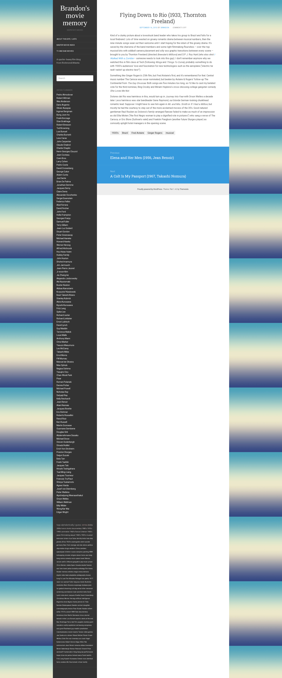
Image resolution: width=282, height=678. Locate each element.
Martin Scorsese (64, 425)
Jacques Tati (62, 465)
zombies (83, 548)
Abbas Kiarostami (65, 288)
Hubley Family (63, 255)
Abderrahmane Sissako (67, 435)
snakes (63, 662)
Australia (88, 582)
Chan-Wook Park (64, 375)
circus (81, 615)
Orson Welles (63, 499)
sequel (72, 535)
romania (77, 645)
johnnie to (81, 602)
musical (89, 535)
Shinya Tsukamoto (65, 482)
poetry (87, 579)
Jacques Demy (63, 188)
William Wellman (64, 502)
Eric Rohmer (62, 412)
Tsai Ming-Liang (64, 472)
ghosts (59, 542)
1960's (72, 532)
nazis (73, 558)
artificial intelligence (82, 598)
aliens (85, 545)
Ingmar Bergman (64, 111)
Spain (73, 565)
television (60, 538)
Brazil (125, 133)
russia (73, 552)
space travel (80, 558)
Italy (91, 538)
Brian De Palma (64, 181)
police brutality (73, 569)
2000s (59, 528)
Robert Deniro (70, 642)
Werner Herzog (63, 245)
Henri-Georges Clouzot (67, 151)
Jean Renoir (62, 402)
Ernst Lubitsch (63, 322)
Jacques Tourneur (65, 475)
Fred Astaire (137, 133)
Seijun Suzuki (63, 455)
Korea (90, 569)
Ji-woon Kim (62, 272)
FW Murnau (62, 358)
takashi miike (61, 619)
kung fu (59, 579)
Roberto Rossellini (65, 415)
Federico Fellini (63, 201)
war (58, 569)
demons (86, 572)
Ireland (74, 655)
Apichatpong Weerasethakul (70, 495)
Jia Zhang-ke (63, 275)
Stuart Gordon (63, 231)
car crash (82, 639)
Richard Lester (63, 315)
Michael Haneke (64, 238)
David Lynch (62, 325)
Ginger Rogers (155, 133)
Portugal (78, 579)
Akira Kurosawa (64, 302)
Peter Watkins (63, 492)
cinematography (62, 609)
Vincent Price (86, 649)
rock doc (79, 545)
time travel (63, 569)
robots (69, 565)
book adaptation (71, 575)
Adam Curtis (62, 175)
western (72, 548)
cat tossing (80, 625)
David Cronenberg (65, 168)
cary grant (60, 629)
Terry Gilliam (62, 225)
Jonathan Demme (65, 185)
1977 (91, 579)
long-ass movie (79, 582)
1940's (78, 535)
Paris (69, 622)
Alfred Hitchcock (64, 248)
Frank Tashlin (63, 462)
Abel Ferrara (62, 205)
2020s (90, 525)
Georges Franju (63, 218)
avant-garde (76, 542)
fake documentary (81, 612)
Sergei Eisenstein (65, 198)
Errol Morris (62, 355)
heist (65, 602)
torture (70, 609)
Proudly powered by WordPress (149, 189)
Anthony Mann (63, 338)
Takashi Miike (63, 352)
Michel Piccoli (83, 635)
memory (65, 572)
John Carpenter (64, 141)
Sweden (74, 605)
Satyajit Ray (62, 395)
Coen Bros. (62, 158)
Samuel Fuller (63, 221)
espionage (78, 585)
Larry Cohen (62, 161)
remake (67, 555)
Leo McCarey (63, 348)
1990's (59, 532)
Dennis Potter (63, 385)
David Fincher (63, 208)
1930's (83, 535)
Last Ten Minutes (68, 579)
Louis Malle (62, 335)
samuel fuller (68, 582)
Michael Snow (63, 439)
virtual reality (82, 662)
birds (84, 538)
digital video (61, 575)
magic (76, 572)
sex (87, 555)
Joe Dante (61, 178)
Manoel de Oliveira (65, 362)
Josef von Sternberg (66, 489)
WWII (91, 552)
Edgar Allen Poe (81, 642)
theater (59, 572)
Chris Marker (62, 342)
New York (66, 545)
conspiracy (88, 625)
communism (61, 645)
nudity (66, 625)
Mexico (87, 558)
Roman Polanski (64, 382)
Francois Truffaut (65, 479)
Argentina (60, 602)
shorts (68, 528)
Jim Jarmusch (63, 265)
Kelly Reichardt (63, 398)
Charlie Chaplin (63, 148)
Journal (86, 615)
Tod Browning (63, 128)
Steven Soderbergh (66, 442)
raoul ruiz (60, 582)
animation (65, 532)
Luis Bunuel (62, 131)
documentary (77, 528)
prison (90, 562)
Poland (75, 635)
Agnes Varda (63, 485)
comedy (68, 558)
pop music (84, 562)
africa (64, 542)
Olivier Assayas (64, 108)
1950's (89, 532)
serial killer (81, 588)
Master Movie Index (66, 45)
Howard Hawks (63, 241)
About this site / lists (67, 39)
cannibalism (68, 592)
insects (75, 632)
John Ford (61, 211)
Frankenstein (68, 652)
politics (90, 545)
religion (73, 555)
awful (64, 562)
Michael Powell (63, 388)
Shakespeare (67, 605)
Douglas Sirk (62, 432)
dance (79, 555)
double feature (86, 565)
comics (62, 558)
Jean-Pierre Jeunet (66, 268)
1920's (68, 542)
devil (66, 595)
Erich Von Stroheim (65, 449)
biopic (59, 655)
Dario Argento (63, 105)
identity (79, 538)
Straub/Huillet (63, 445)
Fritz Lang (61, 308)
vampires (79, 552)
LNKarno (69, 562)
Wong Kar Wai (63, 509)
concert (68, 612)
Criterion (83, 532)
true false (72, 538)
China (78, 548)
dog (75, 588)
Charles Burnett (64, 135)
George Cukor (63, 171)
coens (80, 655)
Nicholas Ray (62, 392)
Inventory (75, 639)
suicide (87, 542)
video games (88, 632)
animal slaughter (84, 605)
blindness (60, 615)
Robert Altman (63, 98)
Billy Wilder (61, 505)
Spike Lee (61, 312)
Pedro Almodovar (65, 95)
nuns (84, 659)
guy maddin (75, 629)
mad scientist (78, 592)
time (65, 615)
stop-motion (60, 548)
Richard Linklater (64, 318)
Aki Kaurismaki (63, 282)
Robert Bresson (64, 125)
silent (82, 542)
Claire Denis (62, 191)
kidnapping (60, 555)
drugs (67, 548)
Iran (83, 579)
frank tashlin (86, 655)
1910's (63, 612)
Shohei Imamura (64, 262)
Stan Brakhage (63, 121)
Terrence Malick (64, 332)
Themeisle (184, 189)
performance (88, 652)
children (68, 552)
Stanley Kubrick (64, 298)
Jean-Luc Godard (64, 228)
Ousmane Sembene (66, 428)
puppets (80, 622)
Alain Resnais (63, 405)
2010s (84, 525)
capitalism (72, 625)
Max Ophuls (62, 365)
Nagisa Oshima (63, 368)
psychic (78, 619)
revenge (73, 545)
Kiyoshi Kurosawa (65, 305)
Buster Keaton (63, 285)
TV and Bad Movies (65, 51)
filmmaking (65, 535)
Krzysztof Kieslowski (66, 292)
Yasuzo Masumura (65, 345)
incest (70, 632)
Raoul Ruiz (61, 418)
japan (59, 535)
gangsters (76, 562)
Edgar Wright (62, 512)
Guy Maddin (62, 328)
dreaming (67, 588)
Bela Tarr (61, 459)
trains (83, 555)
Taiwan (80, 632)
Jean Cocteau (63, 155)
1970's (89, 528)
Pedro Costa (62, 165)
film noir (69, 639)
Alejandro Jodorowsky (67, 278)
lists (87, 538)
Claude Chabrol (64, 145)
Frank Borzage (63, 118)
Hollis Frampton (64, 215)
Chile (64, 639)
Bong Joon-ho (63, 115)
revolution (60, 585)
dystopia (85, 585)
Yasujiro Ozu (62, 372)
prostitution (84, 629)
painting (86, 552)
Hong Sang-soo (78, 652)
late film (74, 622)
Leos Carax (62, 138)
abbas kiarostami (87, 645)
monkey (86, 622)
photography (81, 575)
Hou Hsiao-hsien (64, 252)
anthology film (83, 569)
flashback (67, 629)
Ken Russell (62, 422)
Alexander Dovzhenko (67, 195)
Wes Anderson (63, 101)
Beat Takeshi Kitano (66, 295)
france (77, 532)
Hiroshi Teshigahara (66, 469)
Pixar (59, 378)
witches (70, 572)
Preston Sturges (64, 452)
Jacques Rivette (64, 408)
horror (63, 528)
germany (60, 545)
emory (81, 572)
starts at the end (87, 619)
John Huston (62, 258)
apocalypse (60, 552)
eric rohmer (68, 635)
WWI (73, 612)
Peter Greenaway (65, 235)
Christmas (60, 598)
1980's (84, 528)
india (62, 595)
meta (85, 592)
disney (88, 575)
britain (66, 538)
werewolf (60, 652)
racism (59, 562)
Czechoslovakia (62, 632)
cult (73, 588)
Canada (78, 565)
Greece (79, 659)
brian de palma (66, 655)
